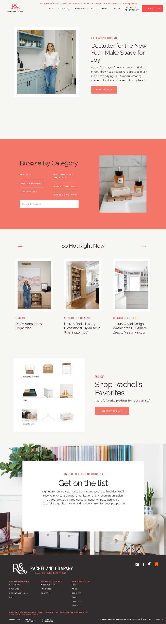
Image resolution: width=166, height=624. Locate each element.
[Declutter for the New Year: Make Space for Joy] (46, 62)
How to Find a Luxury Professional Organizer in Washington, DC (82, 328)
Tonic (157, 619)
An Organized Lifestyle (104, 38)
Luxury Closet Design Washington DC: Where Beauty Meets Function (130, 328)
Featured (21, 318)
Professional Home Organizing (30, 326)
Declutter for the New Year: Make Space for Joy (118, 52)
